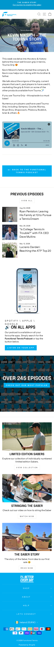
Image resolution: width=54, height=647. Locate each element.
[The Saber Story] (27, 537)
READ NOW (27, 568)
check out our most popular (27, 385)
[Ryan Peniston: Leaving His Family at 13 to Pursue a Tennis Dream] (9, 214)
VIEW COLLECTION (27, 468)
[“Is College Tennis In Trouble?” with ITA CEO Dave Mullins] (9, 232)
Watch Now (27, 516)
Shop (26, 588)
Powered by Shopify (27, 645)
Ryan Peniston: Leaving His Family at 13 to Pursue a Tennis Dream (35, 215)
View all (27, 201)
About (26, 597)
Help (26, 605)
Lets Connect (26, 614)
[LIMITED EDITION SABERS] (27, 436)
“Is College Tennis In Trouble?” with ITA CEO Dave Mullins (34, 233)
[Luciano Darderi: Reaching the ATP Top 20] (9, 250)
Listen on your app (20, 348)
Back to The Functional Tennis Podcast (28, 171)
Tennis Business (26, 30)
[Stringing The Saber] (27, 488)
